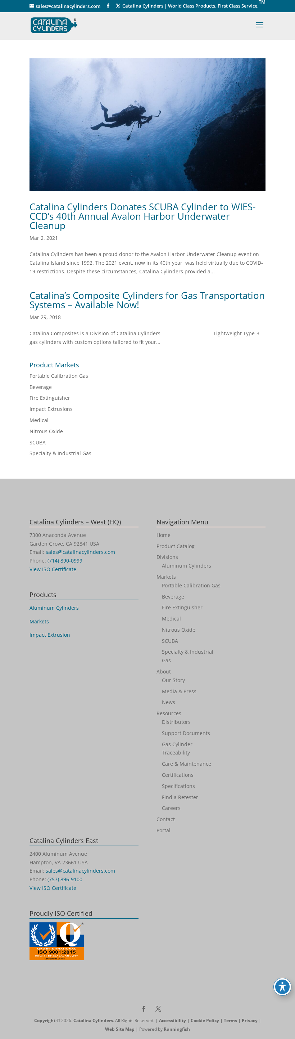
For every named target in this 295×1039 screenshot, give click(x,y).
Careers (171, 808)
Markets (39, 621)
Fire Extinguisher (50, 397)
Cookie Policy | (207, 1020)
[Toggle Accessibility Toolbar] (282, 986)
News (168, 702)
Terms (230, 1020)
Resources (168, 713)
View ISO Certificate (53, 569)
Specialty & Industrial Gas (60, 453)
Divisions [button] (167, 557)
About (163, 671)
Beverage (41, 387)
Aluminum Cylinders (54, 607)
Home (163, 535)
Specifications (178, 786)
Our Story (173, 680)
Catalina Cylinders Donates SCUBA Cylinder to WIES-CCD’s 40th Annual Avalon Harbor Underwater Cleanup (142, 216)
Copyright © (47, 1020)
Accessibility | (175, 1020)
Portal (163, 830)
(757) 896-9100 (64, 879)
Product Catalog (175, 546)
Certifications (178, 774)
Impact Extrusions (51, 409)
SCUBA (38, 442)
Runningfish (177, 1029)
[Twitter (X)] (118, 6)
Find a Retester (180, 797)
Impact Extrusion (50, 634)
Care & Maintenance (186, 763)
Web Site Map (120, 1029)
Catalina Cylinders (93, 1020)
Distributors (176, 721)
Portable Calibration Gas (59, 375)
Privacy (250, 1020)
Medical (39, 420)
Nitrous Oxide (46, 431)
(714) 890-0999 (64, 560)
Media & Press (179, 691)
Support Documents (186, 733)
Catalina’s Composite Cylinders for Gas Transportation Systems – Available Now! (147, 300)
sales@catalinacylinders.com (80, 551)
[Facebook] (108, 6)
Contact (165, 819)
